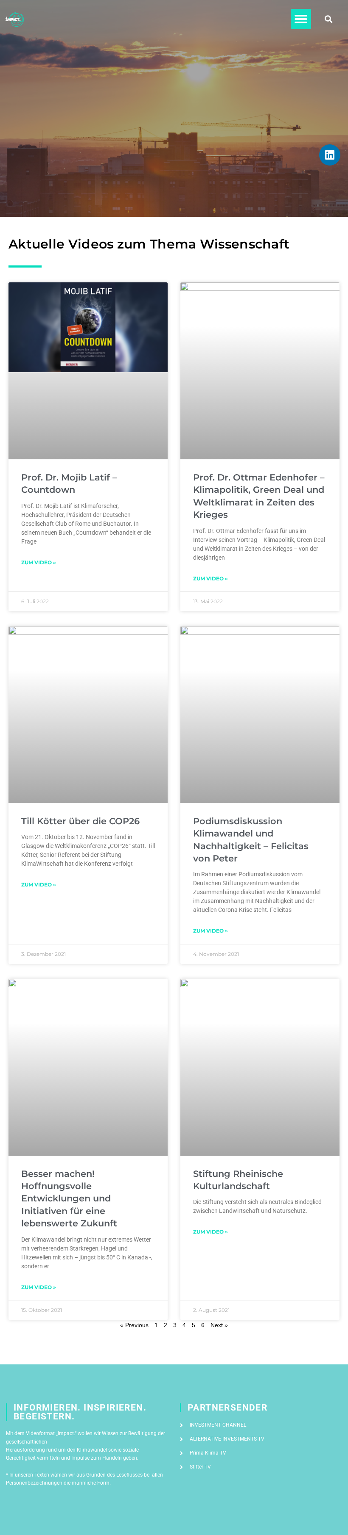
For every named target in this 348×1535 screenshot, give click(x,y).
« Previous (134, 1325)
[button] (301, 19)
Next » (219, 1325)
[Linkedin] (329, 155)
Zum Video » (38, 562)
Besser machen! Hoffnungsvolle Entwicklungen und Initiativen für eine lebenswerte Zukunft (69, 1198)
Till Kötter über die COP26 (80, 821)
